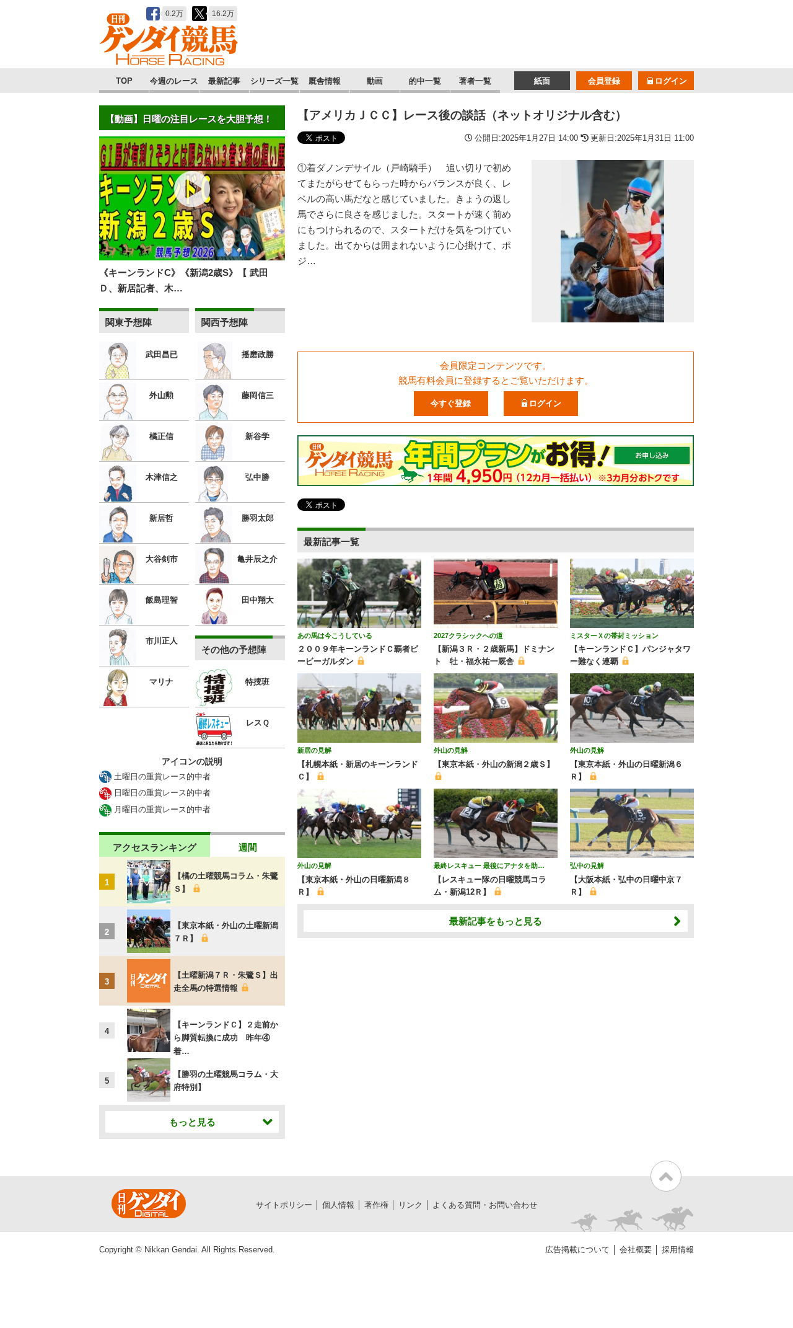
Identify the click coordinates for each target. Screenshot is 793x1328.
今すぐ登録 (451, 403)
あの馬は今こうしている (334, 635)
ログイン (671, 81)
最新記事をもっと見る (495, 921)
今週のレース (174, 81)
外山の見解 (451, 750)
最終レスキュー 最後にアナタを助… (489, 865)
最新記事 (224, 81)
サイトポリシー (284, 1205)
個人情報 (338, 1205)
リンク (410, 1205)
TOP (124, 81)
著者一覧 (475, 81)
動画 (375, 81)
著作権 (376, 1205)
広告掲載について (577, 1249)
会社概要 (636, 1249)
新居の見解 (314, 750)
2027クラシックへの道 (468, 635)
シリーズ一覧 (274, 81)
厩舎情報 (325, 81)
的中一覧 (425, 81)
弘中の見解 (587, 865)
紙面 (542, 81)
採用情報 (678, 1249)
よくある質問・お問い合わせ (484, 1205)
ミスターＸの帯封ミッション (614, 635)
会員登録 (604, 81)
